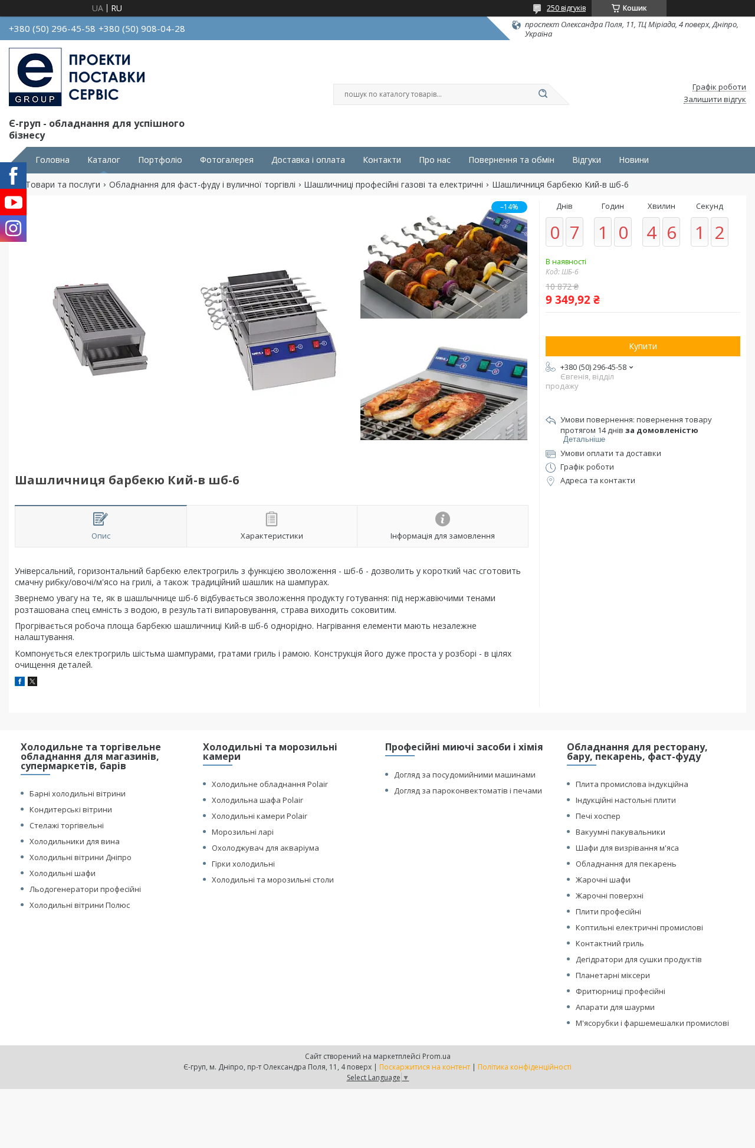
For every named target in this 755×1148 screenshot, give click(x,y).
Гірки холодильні (243, 863)
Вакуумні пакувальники (620, 831)
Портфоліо (160, 160)
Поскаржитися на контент (424, 1067)
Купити (643, 346)
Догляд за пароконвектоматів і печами (468, 790)
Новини (634, 160)
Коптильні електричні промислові (639, 927)
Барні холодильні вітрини (77, 793)
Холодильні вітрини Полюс (79, 905)
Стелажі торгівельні (66, 825)
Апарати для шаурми (615, 1007)
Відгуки (586, 160)
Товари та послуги (62, 184)
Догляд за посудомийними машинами (465, 774)
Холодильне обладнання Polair (270, 784)
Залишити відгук (715, 100)
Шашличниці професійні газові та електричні (393, 184)
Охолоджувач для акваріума (265, 847)
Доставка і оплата (308, 160)
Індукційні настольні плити (626, 800)
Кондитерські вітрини (70, 809)
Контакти (382, 160)
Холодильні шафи (62, 873)
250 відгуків (566, 8)
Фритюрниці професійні (620, 991)
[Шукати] (542, 94)
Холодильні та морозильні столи (273, 879)
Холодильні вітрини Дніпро (80, 857)
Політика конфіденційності (525, 1067)
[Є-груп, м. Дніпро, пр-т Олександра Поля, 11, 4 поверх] (77, 77)
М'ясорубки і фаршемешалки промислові (652, 1023)
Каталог (103, 160)
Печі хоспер (598, 816)
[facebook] (20, 682)
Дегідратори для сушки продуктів (639, 959)
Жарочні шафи (603, 879)
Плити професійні (608, 911)
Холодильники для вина (74, 841)
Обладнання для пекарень (626, 863)
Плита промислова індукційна (632, 784)
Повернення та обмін (511, 160)
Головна (52, 160)
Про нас (435, 160)
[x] (32, 682)
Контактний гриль (610, 943)
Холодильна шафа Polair (257, 800)
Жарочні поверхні (610, 895)
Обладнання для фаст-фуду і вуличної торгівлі (202, 184)
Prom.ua (436, 1056)
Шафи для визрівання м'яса (627, 847)
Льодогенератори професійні (85, 889)
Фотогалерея (227, 160)
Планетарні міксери (613, 975)
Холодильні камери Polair (259, 816)
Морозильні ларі (243, 831)
